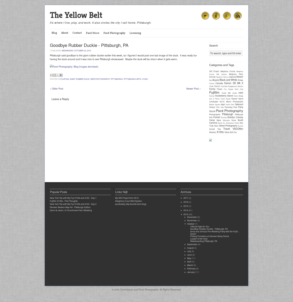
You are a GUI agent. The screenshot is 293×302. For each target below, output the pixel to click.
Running (224, 117)
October (191, 223)
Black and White (228, 79)
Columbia (224, 86)
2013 (186, 214)
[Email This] (51, 75)
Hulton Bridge (238, 96)
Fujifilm (64, 79)
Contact (77, 33)
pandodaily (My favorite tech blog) (130, 203)
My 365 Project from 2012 (127, 197)
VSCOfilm (238, 128)
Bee (210, 80)
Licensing (135, 33)
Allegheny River (236, 74)
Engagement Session (235, 86)
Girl (229, 93)
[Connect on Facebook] (216, 20)
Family (212, 88)
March (190, 265)
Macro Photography (234, 101)
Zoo (235, 132)
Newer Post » (193, 88)
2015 (186, 205)
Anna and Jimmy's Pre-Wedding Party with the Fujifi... (214, 231)
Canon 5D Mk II (233, 83)
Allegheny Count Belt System (128, 200)
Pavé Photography (114, 33)
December (192, 216)
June (189, 254)
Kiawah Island (237, 98)
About (64, 33)
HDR (241, 92)
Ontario (212, 107)
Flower (219, 89)
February (191, 268)
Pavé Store (92, 33)
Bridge (240, 80)
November (192, 220)
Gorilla (234, 93)
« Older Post (56, 88)
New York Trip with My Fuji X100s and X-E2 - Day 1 (73, 197)
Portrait (216, 117)
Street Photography (228, 125)
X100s (145, 79)
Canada (219, 83)
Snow (233, 120)
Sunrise (240, 126)
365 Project (214, 71)
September (192, 244)
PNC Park (220, 107)
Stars (216, 125)
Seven (193, 233)
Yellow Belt (228, 132)
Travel (226, 128)
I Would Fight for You (199, 226)
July (189, 251)
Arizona (226, 77)
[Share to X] (58, 75)
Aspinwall (233, 77)
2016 (186, 201)
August (190, 247)
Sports (220, 123)
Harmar (211, 96)
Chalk (211, 86)
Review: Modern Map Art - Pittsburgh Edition (70, 207)
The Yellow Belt (76, 15)
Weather (212, 132)
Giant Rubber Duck (79, 79)
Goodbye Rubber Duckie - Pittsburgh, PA (209, 228)
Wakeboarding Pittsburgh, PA (203, 241)
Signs (219, 120)
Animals (212, 77)
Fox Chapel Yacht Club (233, 89)
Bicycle (215, 79)
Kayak (228, 99)
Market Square (214, 104)
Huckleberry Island (224, 95)
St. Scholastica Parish (231, 123)
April (189, 261)
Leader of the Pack (199, 238)
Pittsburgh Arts (132, 79)
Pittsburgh (117, 79)
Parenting (228, 107)
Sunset (212, 129)
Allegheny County (227, 71)
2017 (186, 197)
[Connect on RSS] (237, 20)
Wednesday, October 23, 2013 (76, 50)
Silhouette (226, 120)
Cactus (211, 83)
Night (223, 104)
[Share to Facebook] (61, 75)
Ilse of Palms (214, 99)
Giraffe (224, 93)
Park (235, 107)
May (189, 258)
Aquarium (219, 77)
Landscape (213, 101)
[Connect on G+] (226, 20)
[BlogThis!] (54, 75)
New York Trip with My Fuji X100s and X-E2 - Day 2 (73, 203)
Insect (223, 99)
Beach (240, 76)
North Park (230, 104)
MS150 (222, 101)
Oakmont (239, 104)
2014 (186, 210)
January (191, 272)
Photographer (214, 114)
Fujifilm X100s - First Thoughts (64, 200)
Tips (219, 129)
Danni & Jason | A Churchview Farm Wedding (71, 210)
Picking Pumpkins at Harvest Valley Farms (209, 236)
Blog (54, 33)
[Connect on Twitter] (205, 20)
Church (217, 86)
